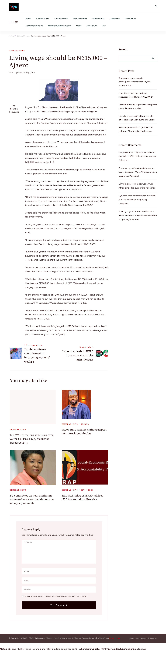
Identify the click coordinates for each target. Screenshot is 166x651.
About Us (153, 638)
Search (123, 49)
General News (42, 19)
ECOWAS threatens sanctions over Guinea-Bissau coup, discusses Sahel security (31, 438)
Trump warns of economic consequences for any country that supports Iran (135, 81)
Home (28, 19)
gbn (11, 72)
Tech (91, 490)
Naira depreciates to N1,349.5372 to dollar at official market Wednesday (136, 129)
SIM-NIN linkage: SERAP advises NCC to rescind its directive (82, 497)
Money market (80, 19)
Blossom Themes (81, 638)
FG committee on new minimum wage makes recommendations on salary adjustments (32, 499)
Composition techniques (130, 152)
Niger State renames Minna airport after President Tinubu (84, 431)
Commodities (98, 19)
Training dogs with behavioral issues (135, 212)
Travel (85, 424)
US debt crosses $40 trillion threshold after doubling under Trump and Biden (136, 118)
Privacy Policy (115, 638)
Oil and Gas (130, 19)
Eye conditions (125, 196)
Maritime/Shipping (34, 26)
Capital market (61, 19)
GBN (26, 638)
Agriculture (92, 26)
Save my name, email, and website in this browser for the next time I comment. (56, 596)
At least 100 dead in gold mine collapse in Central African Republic (138, 106)
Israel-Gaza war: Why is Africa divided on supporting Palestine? (137, 156)
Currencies (115, 19)
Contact (144, 638)
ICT (104, 26)
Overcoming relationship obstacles (135, 168)
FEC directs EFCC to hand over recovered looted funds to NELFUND (136, 95)
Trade (78, 26)
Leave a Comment (14, 110)
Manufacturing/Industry (59, 26)
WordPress (104, 638)
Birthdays (123, 184)
